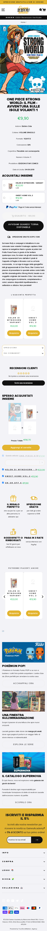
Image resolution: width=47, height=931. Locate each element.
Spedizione (10, 348)
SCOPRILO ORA (23, 802)
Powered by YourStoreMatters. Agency (23, 929)
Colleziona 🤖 (12, 888)
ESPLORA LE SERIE (23, 744)
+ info (17, 187)
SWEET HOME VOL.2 (33, 320)
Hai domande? (12, 353)
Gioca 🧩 (8, 879)
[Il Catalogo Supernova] (23, 762)
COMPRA (8, 861)
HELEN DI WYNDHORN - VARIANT (14, 320)
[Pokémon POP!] (23, 652)
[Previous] (4, 596)
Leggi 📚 (8, 870)
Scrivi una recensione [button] (24, 383)
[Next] (42, 596)
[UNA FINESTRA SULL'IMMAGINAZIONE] (23, 701)
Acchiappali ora (23, 683)
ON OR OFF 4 (13, 483)
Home (23, 22)
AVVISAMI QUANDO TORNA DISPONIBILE (23, 226)
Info (5, 853)
